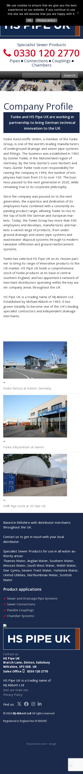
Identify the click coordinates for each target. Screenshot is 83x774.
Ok (29, 20)
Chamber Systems (20, 616)
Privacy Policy (12, 695)
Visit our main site (15, 690)
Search (69, 75)
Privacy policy (46, 20)
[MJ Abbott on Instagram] (34, 704)
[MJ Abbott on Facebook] (27, 704)
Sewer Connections (20, 604)
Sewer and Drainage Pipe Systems (31, 598)
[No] (78, 13)
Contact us (10, 654)
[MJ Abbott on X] (20, 704)
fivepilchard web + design (41, 743)
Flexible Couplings (20, 610)
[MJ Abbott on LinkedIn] (40, 704)
